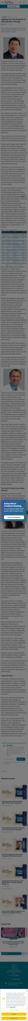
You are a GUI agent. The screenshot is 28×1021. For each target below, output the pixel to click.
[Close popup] (24, 501)
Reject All (14, 1014)
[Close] (26, 990)
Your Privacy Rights (14, 1010)
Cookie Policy (12, 1007)
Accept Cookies (14, 1018)
